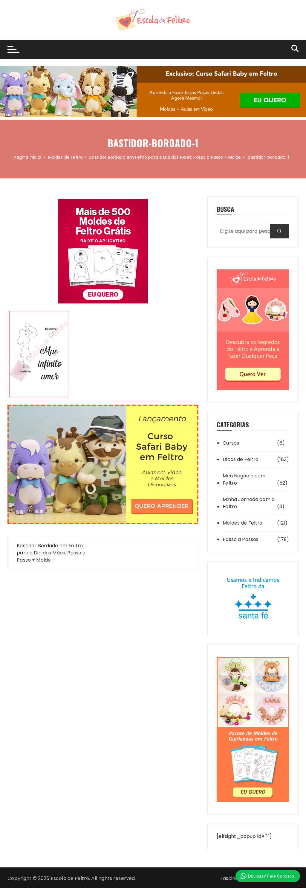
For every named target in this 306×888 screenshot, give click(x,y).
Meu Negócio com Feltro (244, 479)
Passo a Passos (240, 539)
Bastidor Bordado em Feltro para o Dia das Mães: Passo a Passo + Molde (51, 552)
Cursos (231, 443)
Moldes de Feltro (242, 522)
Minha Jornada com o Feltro (249, 503)
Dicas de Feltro (240, 459)
